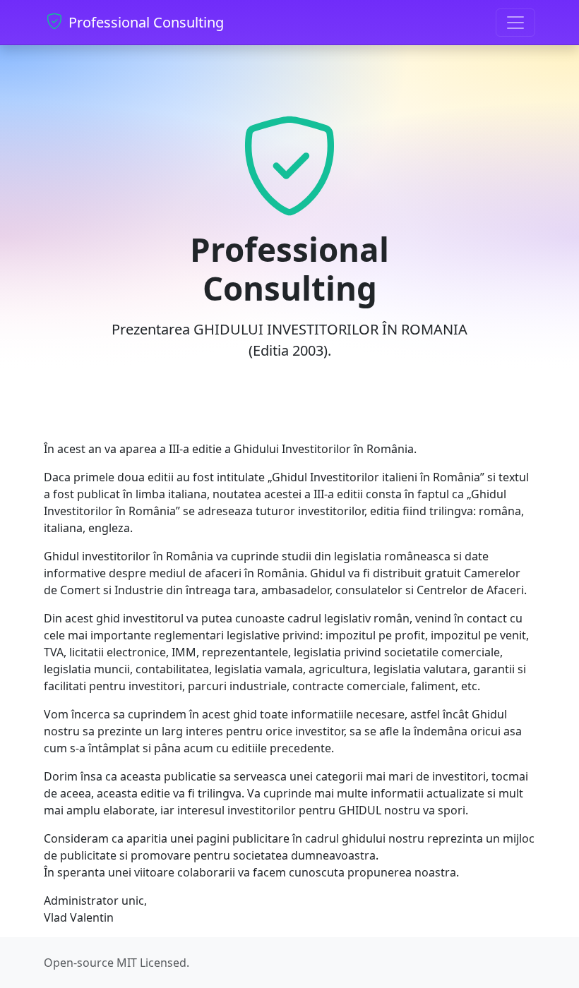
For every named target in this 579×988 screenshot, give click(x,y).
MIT (127, 962)
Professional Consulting (144, 22)
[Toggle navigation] (515, 22)
